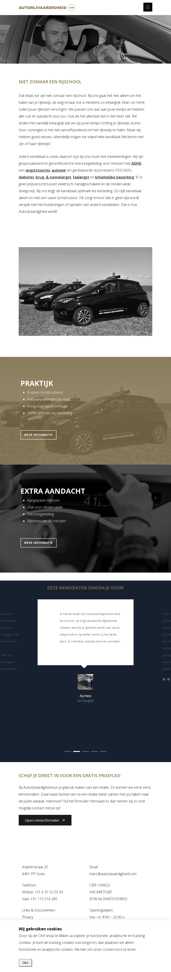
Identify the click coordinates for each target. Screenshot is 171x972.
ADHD (136, 163)
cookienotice (112, 949)
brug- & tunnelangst (53, 177)
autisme (59, 170)
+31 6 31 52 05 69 (49, 892)
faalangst (81, 177)
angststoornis (38, 170)
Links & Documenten (38, 910)
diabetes (26, 177)
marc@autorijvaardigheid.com (113, 873)
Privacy (27, 917)
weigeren (89, 942)
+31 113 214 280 (44, 898)
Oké (42, 935)
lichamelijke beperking (114, 177)
